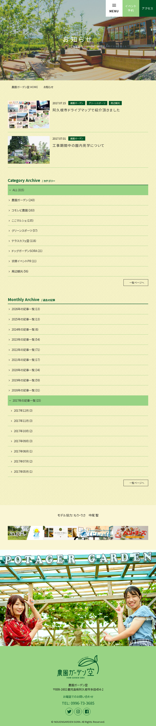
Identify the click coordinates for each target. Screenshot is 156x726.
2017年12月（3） (23, 410)
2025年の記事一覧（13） (26, 319)
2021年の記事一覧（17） (26, 360)
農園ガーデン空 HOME (25, 87)
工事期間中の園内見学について (79, 145)
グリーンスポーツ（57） (25, 230)
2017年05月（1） (23, 471)
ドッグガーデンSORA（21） (27, 251)
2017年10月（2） (23, 431)
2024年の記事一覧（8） (25, 329)
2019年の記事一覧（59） (26, 380)
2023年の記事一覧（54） (26, 339)
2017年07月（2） (23, 461)
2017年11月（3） (23, 421)
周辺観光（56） (20, 271)
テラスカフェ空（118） (24, 241)
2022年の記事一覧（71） (26, 350)
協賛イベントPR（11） (24, 261)
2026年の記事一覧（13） (26, 309)
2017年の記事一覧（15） (27, 400)
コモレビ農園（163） (23, 210)
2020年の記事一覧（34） (26, 370)
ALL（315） (19, 190)
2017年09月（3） (23, 441)
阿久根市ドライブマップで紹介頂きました (86, 109)
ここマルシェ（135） (23, 220)
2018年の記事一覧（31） (26, 390)
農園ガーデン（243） (23, 200)
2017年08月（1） (23, 451)
